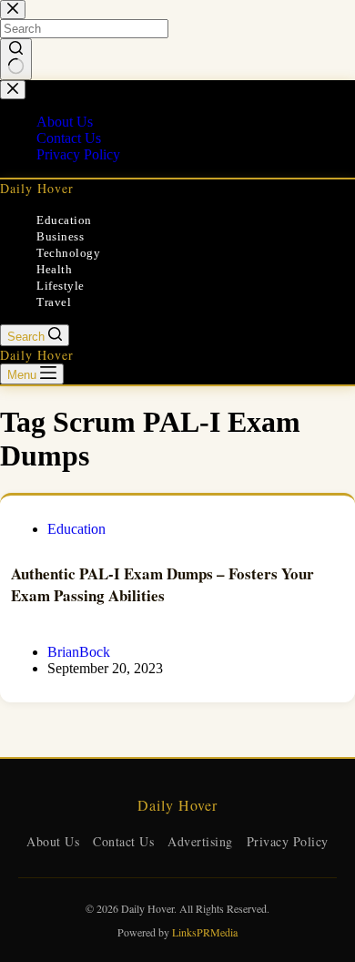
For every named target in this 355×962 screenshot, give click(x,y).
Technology (68, 253)
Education (64, 220)
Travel (53, 302)
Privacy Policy (288, 841)
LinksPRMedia (205, 932)
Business (60, 236)
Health (54, 269)
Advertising (200, 841)
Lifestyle (60, 285)
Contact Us (123, 841)
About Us (52, 841)
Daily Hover (37, 188)
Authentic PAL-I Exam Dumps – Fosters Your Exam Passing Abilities (162, 584)
